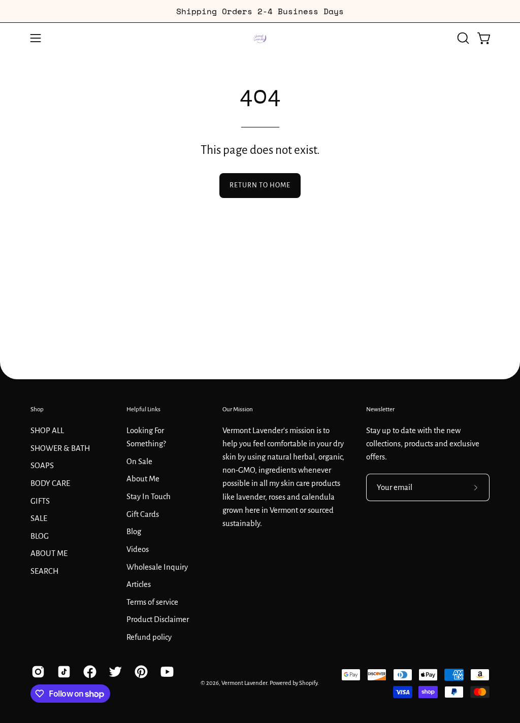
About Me (142, 479)
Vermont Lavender (244, 683)
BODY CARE (50, 483)
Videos (137, 549)
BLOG (39, 536)
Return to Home (260, 185)
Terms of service (152, 602)
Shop (37, 409)
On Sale (139, 461)
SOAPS (42, 466)
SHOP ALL (47, 430)
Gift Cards (142, 514)
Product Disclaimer (157, 619)
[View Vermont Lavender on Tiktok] (62, 671)
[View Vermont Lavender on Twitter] (114, 671)
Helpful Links (143, 409)
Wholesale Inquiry (157, 567)
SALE (38, 518)
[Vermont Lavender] (260, 38)
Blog (133, 532)
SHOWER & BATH (60, 448)
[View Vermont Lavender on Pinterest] (140, 671)
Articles (138, 584)
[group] (260, 11)
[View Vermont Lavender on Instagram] (36, 671)
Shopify (308, 683)
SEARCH (44, 571)
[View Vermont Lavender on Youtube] (165, 671)
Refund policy (149, 637)
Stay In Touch (148, 496)
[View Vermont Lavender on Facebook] (88, 671)
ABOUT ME (49, 553)
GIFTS (40, 501)
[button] (462, 38)
